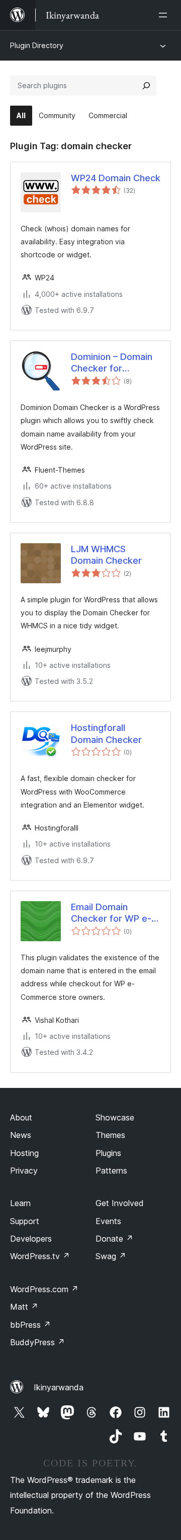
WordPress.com (44, 1289)
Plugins (108, 1153)
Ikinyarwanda (58, 1387)
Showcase (115, 1117)
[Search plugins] (146, 86)
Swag (111, 1256)
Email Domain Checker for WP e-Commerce (111, 913)
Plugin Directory (36, 45)
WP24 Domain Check (115, 178)
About (21, 1117)
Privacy (24, 1171)
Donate (114, 1239)
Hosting (24, 1153)
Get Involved (120, 1203)
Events (108, 1221)
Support (24, 1221)
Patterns (111, 1171)
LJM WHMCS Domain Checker (106, 555)
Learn (20, 1203)
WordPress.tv (40, 1256)
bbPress (30, 1325)
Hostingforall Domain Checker (106, 733)
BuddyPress (37, 1342)
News (20, 1135)
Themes (110, 1135)
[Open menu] (165, 15)
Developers (31, 1239)
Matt (24, 1307)
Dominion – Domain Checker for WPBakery (111, 362)
